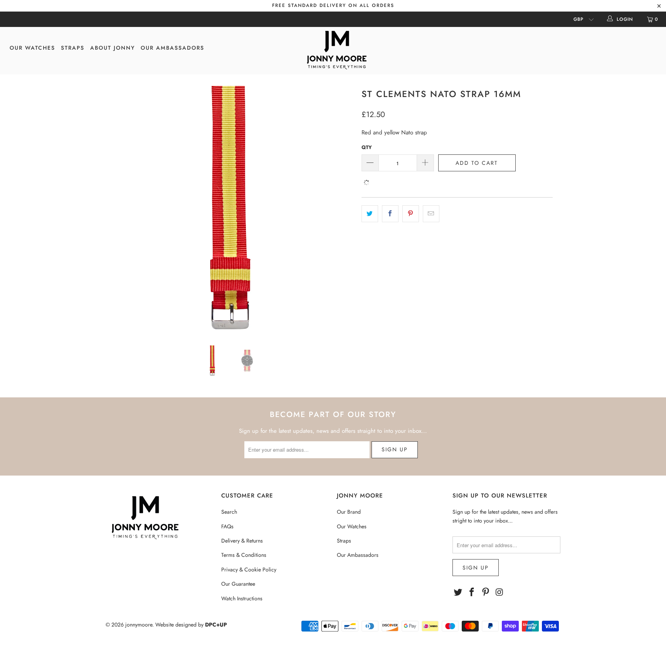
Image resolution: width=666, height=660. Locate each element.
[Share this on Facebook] (390, 213)
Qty (367, 147)
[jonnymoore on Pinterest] (485, 592)
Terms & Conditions (243, 555)
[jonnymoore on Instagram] (499, 592)
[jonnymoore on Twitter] (458, 592)
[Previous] (119, 210)
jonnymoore (138, 624)
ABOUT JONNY (112, 48)
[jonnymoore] (337, 50)
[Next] (340, 210)
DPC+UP (216, 624)
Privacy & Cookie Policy (248, 569)
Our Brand (349, 512)
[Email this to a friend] (431, 213)
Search (229, 512)
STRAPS (72, 48)
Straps (344, 540)
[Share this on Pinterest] (410, 213)
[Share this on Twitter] (370, 213)
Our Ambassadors (357, 555)
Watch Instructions (241, 598)
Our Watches (352, 526)
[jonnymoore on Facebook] (472, 592)
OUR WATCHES (32, 48)
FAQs (227, 526)
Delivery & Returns (242, 540)
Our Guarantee (238, 584)
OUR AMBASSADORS (172, 48)
